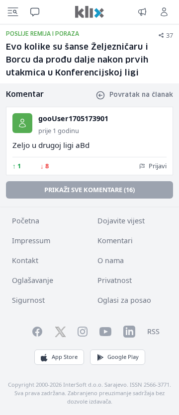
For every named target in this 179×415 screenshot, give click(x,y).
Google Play (123, 356)
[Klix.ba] (89, 12)
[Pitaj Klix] (35, 12)
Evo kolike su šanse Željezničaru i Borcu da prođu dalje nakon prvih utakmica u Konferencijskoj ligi (77, 60)
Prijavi (157, 165)
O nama (110, 260)
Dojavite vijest (121, 220)
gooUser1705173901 (73, 118)
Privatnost (114, 280)
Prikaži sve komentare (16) (89, 189)
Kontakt (25, 260)
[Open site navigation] (13, 12)
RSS (153, 331)
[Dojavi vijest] (142, 12)
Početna (25, 220)
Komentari (115, 240)
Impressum (31, 240)
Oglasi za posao (124, 300)
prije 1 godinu (58, 130)
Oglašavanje (32, 280)
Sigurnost (28, 300)
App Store (65, 356)
